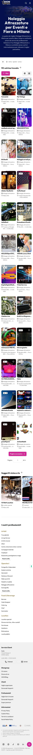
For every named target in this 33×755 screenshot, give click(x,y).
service (19, 61)
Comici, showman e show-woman (11, 547)
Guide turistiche (6, 570)
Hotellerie (4, 628)
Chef (2, 608)
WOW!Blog (4, 677)
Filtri (7, 73)
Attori (3, 544)
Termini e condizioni (7, 716)
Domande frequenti (7, 688)
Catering (4, 605)
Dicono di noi (5, 674)
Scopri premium (6, 702)
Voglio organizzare (6, 685)
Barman (3, 599)
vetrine (10, 61)
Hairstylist (4, 573)
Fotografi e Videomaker (8, 567)
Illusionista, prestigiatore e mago (11, 555)
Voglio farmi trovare (7, 696)
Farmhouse (4, 625)
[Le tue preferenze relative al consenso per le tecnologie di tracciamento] (31, 566)
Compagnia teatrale (7, 550)
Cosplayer (4, 552)
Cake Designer (5, 602)
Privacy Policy (5, 710)
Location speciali (6, 619)
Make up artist (5, 579)
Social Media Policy (7, 719)
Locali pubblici (5, 634)
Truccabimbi (5, 535)
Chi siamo (4, 671)
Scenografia (5, 587)
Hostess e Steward (6, 576)
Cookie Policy (5, 713)
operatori (15, 61)
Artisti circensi (5, 541)
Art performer (5, 538)
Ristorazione (5, 631)
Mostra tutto (6, 559)
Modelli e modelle (6, 582)
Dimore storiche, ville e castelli (10, 622)
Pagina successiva (16, 454)
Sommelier (4, 611)
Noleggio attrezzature (7, 585)
